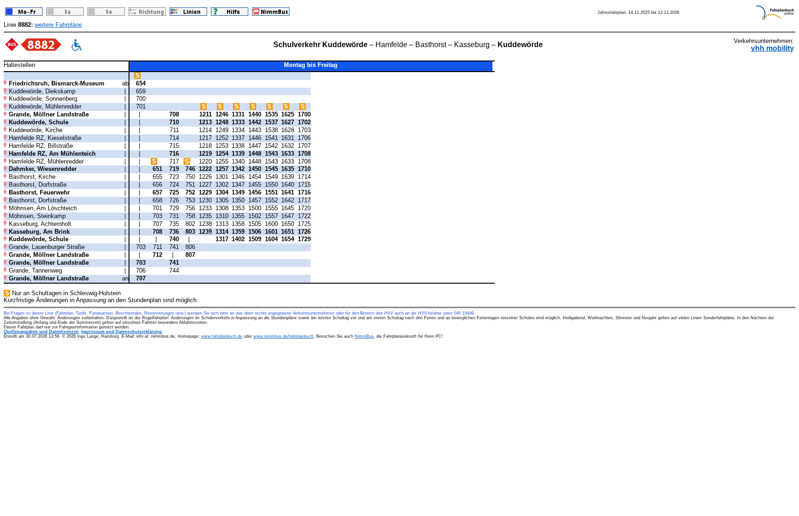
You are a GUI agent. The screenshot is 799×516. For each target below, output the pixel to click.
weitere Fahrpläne (58, 24)
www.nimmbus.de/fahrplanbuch (283, 336)
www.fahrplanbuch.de (221, 336)
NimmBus (364, 336)
